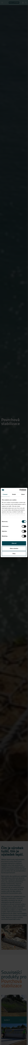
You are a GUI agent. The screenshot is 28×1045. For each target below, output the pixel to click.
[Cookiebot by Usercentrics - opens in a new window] (19, 490)
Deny (14, 553)
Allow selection (14, 548)
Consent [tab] (5, 494)
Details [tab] (14, 494)
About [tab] (23, 494)
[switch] (24, 526)
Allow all (14, 543)
